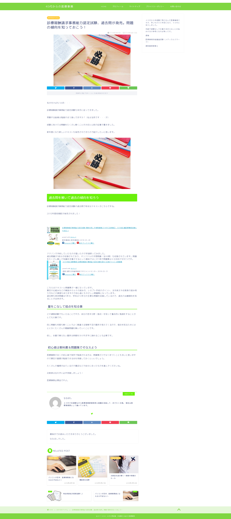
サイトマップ (134, 6)
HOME (103, 6)
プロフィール (117, 6)
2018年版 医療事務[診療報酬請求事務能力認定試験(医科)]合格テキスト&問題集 (92, 262)
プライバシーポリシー (155, 6)
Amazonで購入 (70, 243)
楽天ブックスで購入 (86, 243)
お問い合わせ (175, 6)
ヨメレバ (73, 237)
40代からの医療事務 (59, 6)
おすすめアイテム (53, 18)
